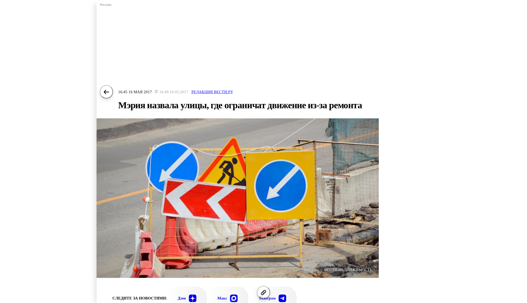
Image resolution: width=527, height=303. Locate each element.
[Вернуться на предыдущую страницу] (106, 91)
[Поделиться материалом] (263, 292)
